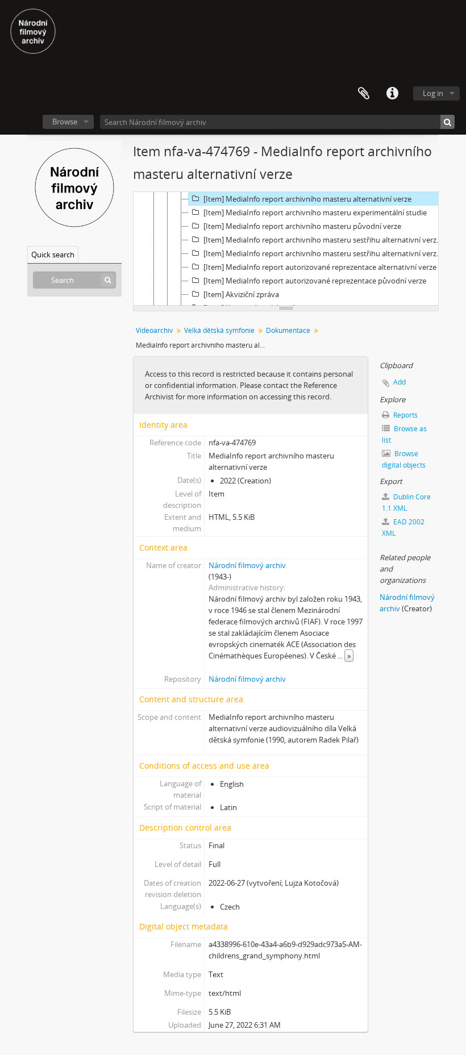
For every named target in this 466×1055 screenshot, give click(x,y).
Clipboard (363, 94)
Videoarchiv (154, 330)
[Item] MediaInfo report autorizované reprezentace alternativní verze (319, 267)
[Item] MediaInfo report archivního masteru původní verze (302, 226)
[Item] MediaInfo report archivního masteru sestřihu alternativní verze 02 (324, 253)
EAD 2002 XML (403, 527)
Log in (433, 93)
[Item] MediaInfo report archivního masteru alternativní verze (307, 199)
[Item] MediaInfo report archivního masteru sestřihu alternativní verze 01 (324, 240)
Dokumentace (288, 330)
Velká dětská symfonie (219, 330)
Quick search (52, 254)
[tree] (286, 249)
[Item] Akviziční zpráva (241, 294)
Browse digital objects (404, 459)
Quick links (392, 94)
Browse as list (404, 434)
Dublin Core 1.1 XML (406, 502)
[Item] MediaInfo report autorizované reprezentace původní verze (314, 281)
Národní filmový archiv (247, 565)
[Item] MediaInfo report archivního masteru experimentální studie (315, 212)
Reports (405, 415)
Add (399, 382)
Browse (64, 121)
